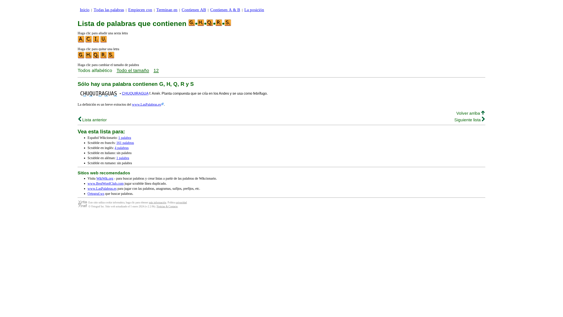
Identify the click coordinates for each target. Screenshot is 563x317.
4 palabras (122, 148)
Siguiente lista (468, 120)
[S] (111, 57)
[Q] (96, 57)
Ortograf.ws (96, 193)
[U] (104, 41)
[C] (89, 41)
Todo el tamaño (133, 70)
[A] (81, 41)
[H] (89, 57)
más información (157, 202)
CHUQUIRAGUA (135, 93)
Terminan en (166, 9)
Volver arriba (468, 113)
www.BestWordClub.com (106, 183)
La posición (254, 9)
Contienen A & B (225, 9)
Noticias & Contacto (167, 206)
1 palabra (124, 138)
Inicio (85, 9)
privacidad (181, 202)
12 (156, 70)
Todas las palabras (109, 9)
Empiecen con (140, 9)
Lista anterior (94, 120)
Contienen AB (194, 9)
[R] (104, 57)
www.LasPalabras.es (146, 104)
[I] (96, 41)
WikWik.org (104, 178)
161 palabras (125, 143)
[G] (81, 57)
